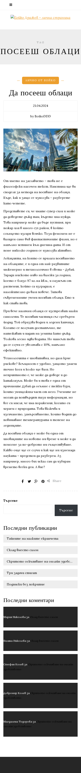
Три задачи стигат (22, 573)
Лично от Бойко (40, 80)
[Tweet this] (29, 481)
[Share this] (23, 481)
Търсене (10, 501)
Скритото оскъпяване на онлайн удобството (42, 561)
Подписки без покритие (26, 584)
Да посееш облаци (40, 93)
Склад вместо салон (22, 550)
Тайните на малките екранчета (32, 539)
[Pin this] (43, 481)
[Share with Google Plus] (36, 481)
